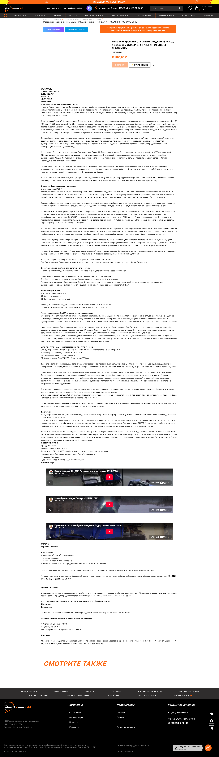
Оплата (120, 717)
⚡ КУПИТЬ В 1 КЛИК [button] (139, 65)
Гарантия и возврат (126, 727)
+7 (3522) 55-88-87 (61, 579)
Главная (47, 19)
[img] (5, 15)
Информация (52, 8)
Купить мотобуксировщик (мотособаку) (82, 19)
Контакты (126, 612)
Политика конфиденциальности (133, 745)
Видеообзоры (76, 717)
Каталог (57, 19)
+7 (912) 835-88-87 (101, 601)
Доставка (121, 712)
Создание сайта (125, 751)
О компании (75, 712)
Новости (73, 722)
